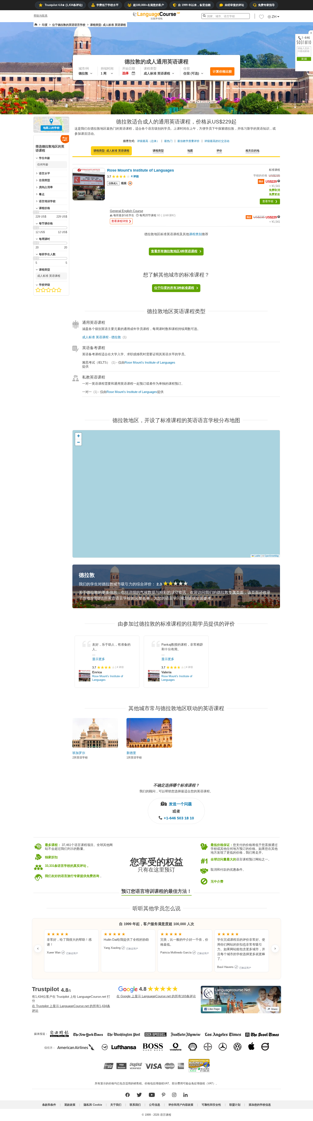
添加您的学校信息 (260, 1104)
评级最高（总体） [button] (148, 141)
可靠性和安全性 (211, 1104)
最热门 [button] (168, 141)
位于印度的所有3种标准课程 (174, 288)
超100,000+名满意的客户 (148, 5)
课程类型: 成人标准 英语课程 (111, 150)
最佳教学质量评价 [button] (188, 141)
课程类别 (195, 234)
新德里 (131, 753)
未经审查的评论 (234, 5)
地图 (190, 150)
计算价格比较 (222, 71)
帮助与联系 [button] (40, 15)
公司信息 (154, 1104)
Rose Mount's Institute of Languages (150, 362)
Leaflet (257, 555)
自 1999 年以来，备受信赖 (194, 5)
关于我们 (115, 1104)
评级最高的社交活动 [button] (216, 141)
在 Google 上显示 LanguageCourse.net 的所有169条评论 (156, 996)
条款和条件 (49, 1104)
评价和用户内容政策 (180, 1104)
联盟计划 (234, 1104)
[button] (261, 17)
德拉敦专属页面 (230, 592)
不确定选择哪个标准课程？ (176, 785)
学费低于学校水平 (107, 5)
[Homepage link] (35, 24)
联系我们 (135, 1104)
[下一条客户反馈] (275, 949)
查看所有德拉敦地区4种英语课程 (174, 251)
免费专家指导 (266, 5)
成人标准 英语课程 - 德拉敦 (101, 337)
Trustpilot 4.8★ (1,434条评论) (63, 5)
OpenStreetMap (271, 555)
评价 (219, 150)
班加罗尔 (78, 753)
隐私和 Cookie (93, 1104)
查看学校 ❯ (269, 201)
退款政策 (69, 1104)
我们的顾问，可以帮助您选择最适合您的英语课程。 (176, 791)
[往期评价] (38, 949)
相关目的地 (252, 150)
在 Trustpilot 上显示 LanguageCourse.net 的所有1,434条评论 (71, 1008)
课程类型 (158, 150)
